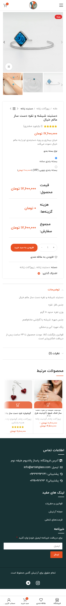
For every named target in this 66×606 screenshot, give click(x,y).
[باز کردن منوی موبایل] (61, 5)
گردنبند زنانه (41, 419)
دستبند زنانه (27, 108)
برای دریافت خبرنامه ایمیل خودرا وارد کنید (40, 538)
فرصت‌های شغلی (53, 519)
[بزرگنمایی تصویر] (8, 66)
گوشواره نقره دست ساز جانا (18, 413)
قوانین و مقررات (53, 503)
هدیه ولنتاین (18, 422)
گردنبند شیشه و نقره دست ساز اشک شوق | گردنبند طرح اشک (48, 413)
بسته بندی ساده (48, 161)
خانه (54, 108)
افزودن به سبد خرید (24, 247)
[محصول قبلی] (17, 108)
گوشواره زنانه (11, 419)
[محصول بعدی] (10, 108)
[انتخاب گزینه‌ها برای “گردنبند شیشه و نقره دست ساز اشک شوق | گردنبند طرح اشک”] (48, 404)
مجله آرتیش (55, 511)
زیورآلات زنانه (42, 108)
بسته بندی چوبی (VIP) (37, 170)
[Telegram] (28, 582)
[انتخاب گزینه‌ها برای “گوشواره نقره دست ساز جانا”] (18, 404)
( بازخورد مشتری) (32, 126)
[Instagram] (37, 582)
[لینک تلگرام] (39, 273)
